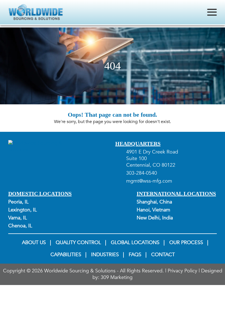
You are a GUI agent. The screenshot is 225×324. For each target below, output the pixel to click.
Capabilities (65, 255)
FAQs (135, 255)
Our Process (186, 242)
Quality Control (78, 242)
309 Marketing (117, 277)
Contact (163, 255)
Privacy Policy (182, 271)
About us (34, 242)
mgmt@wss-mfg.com (149, 181)
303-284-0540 (141, 173)
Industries (105, 255)
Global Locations (135, 242)
